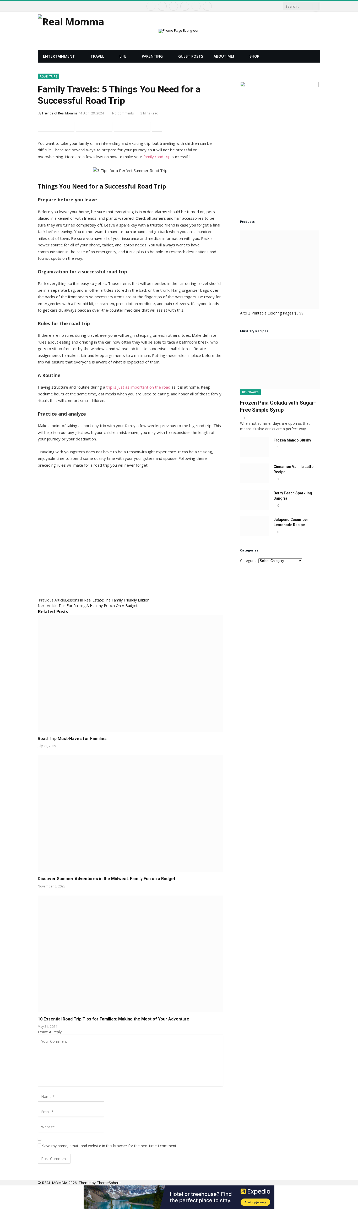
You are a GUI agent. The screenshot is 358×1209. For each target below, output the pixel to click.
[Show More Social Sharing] (157, 127)
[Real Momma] (71, 31)
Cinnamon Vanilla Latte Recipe (293, 469)
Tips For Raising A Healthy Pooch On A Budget (98, 605)
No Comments (123, 113)
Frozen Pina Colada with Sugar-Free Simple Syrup (278, 406)
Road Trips (48, 76)
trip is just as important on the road (138, 387)
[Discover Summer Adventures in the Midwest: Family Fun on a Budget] (130, 813)
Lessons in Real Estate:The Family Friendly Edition (107, 600)
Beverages (250, 392)
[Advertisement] (130, 530)
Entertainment (59, 56)
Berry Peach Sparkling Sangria (293, 495)
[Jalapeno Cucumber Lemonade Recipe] (254, 526)
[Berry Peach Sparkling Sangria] (254, 500)
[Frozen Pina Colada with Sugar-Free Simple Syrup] (280, 364)
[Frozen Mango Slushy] (254, 447)
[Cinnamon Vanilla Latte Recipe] (254, 473)
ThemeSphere (109, 1182)
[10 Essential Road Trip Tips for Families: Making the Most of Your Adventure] (130, 954)
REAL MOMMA (55, 1182)
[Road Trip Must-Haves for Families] (130, 673)
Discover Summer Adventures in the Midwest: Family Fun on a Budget (106, 878)
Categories (249, 560)
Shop (254, 56)
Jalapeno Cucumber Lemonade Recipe (291, 522)
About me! (224, 56)
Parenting (152, 56)
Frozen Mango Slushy (292, 440)
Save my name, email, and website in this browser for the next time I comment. (109, 1145)
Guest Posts (190, 56)
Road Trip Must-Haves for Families (72, 738)
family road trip (157, 156)
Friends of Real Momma (60, 113)
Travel (97, 56)
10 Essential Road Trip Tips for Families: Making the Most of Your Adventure (113, 1019)
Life (123, 56)
